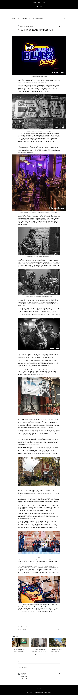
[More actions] (59, 26)
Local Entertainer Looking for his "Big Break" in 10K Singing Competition (20, 650)
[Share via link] (26, 626)
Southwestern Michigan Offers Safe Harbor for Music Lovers (56, 650)
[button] (64, 18)
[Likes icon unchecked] (21, 678)
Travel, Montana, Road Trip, (38, 18)
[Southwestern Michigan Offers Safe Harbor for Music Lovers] (57, 642)
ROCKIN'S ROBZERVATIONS (39, 3)
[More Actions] (59, 674)
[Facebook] (37, 688)
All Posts (13, 18)
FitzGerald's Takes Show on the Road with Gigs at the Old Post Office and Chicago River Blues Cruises (39, 650)
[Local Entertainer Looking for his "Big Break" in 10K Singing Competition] (20, 642)
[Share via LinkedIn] (24, 626)
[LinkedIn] (40, 688)
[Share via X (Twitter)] (21, 626)
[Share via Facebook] (18, 626)
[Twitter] (39, 688)
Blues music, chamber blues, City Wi (23, 18)
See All (64, 636)
